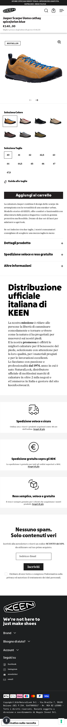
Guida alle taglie (17, 181)
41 (19, 155)
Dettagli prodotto (17, 243)
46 (43, 164)
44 (8, 164)
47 (54, 164)
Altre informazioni (17, 266)
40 (8, 155)
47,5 (9, 172)
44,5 (20, 164)
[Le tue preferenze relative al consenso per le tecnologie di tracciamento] (61, 721)
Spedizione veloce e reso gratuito (28, 254)
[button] (6, 720)
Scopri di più (39, 429)
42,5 (42, 155)
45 (32, 164)
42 (30, 155)
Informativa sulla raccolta (20, 723)
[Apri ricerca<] (46, 10)
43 (54, 155)
